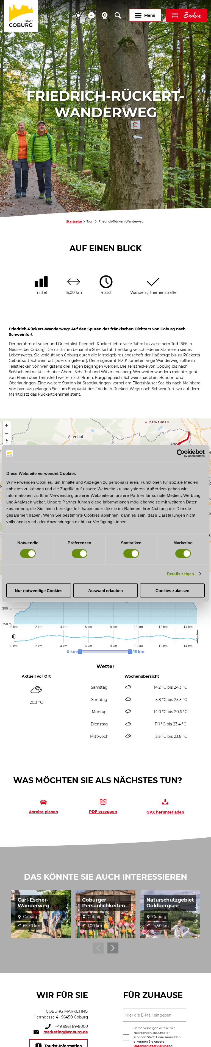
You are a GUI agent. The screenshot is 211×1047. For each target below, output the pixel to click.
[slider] (104, 651)
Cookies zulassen (172, 590)
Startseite (74, 221)
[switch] (79, 553)
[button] (78, 15)
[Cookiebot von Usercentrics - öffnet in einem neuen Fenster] (181, 453)
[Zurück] (98, 947)
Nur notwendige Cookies (38, 590)
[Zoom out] (7, 433)
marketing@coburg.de (65, 1032)
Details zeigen (180, 574)
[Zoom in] (7, 425)
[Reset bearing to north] (7, 441)
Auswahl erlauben (105, 590)
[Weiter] (112, 947)
